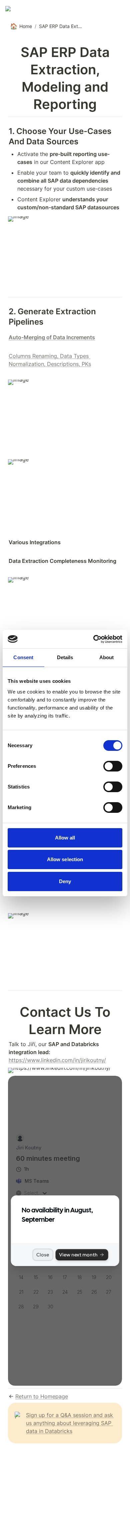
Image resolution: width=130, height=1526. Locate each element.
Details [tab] (65, 657)
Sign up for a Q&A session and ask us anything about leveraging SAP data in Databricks (70, 1423)
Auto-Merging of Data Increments (52, 337)
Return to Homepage (41, 1396)
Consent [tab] (23, 657)
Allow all (65, 837)
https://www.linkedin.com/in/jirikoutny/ (57, 1060)
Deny (65, 881)
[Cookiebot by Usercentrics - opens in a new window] (93, 639)
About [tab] (106, 657)
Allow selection (65, 859)
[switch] (112, 766)
